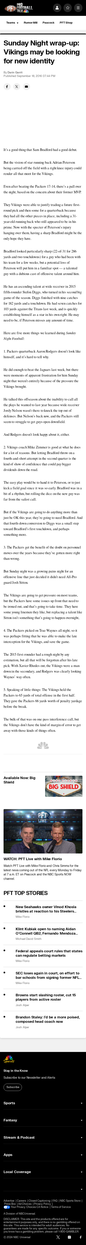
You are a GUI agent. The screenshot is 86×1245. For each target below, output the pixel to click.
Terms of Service (61, 1207)
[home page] (19, 8)
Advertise (9, 1200)
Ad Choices (25, 1204)
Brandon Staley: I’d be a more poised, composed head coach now (48, 1019)
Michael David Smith (29, 939)
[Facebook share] (7, 86)
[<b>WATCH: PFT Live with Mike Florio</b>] (43, 831)
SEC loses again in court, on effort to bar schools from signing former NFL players (48, 975)
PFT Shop (66, 22)
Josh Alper (22, 1005)
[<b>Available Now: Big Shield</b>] (64, 786)
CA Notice (43, 1207)
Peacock (48, 22)
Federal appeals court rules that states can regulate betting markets (49, 953)
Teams (10, 22)
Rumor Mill (30, 22)
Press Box (10, 1204)
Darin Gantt (15, 72)
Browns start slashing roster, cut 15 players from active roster (46, 997)
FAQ (55, 1200)
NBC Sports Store (70, 1200)
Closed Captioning (39, 1200)
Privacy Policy (42, 1204)
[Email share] (26, 86)
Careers (21, 1200)
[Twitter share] (16, 86)
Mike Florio (23, 917)
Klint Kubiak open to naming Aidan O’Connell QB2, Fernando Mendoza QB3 (46, 931)
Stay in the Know (16, 1071)
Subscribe (12, 1087)
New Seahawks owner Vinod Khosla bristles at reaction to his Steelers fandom (46, 909)
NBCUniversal (27, 1213)
